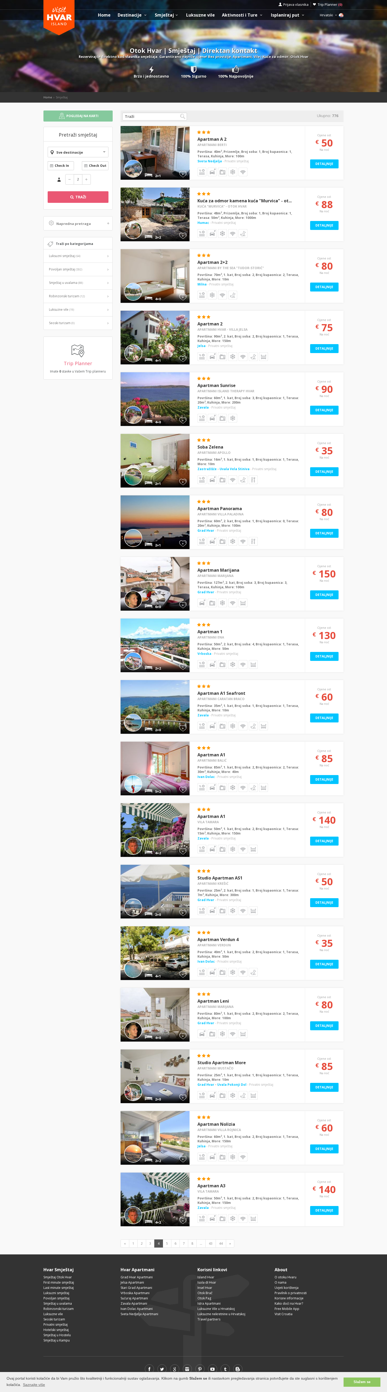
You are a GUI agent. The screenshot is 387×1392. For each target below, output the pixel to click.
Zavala (203, 407)
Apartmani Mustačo (215, 1068)
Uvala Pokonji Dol (231, 1084)
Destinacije (130, 15)
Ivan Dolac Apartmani (137, 1308)
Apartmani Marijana (215, 576)
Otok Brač (204, 1293)
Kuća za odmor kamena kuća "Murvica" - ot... (244, 201)
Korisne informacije (289, 1298)
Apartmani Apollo (214, 452)
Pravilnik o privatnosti (291, 1293)
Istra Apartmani (209, 1303)
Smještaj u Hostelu (57, 1335)
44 (221, 1243)
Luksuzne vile (200, 15)
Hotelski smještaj (56, 1330)
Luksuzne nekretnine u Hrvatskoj (221, 1314)
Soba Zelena (210, 447)
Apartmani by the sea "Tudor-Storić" (230, 268)
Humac (203, 222)
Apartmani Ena (210, 637)
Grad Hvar (205, 530)
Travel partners (208, 1319)
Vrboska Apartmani (135, 1293)
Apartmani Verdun (214, 945)
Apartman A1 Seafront (221, 693)
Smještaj (164, 15)
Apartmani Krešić (213, 883)
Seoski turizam (62, 323)
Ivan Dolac (206, 777)
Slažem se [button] (362, 1382)
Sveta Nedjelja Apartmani (139, 1314)
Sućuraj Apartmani (134, 1298)
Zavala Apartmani (134, 1303)
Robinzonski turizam (67, 296)
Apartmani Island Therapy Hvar (225, 391)
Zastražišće (207, 469)
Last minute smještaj (58, 1287)
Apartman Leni (213, 1001)
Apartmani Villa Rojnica (219, 1130)
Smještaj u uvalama (66, 282)
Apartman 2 (209, 324)
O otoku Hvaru (285, 1277)
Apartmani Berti (212, 145)
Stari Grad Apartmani (136, 1287)
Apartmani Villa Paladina (220, 514)
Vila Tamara (208, 822)
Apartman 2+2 (212, 262)
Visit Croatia (283, 1314)
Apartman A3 (211, 1186)
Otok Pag (204, 1298)
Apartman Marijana (218, 570)
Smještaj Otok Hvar (57, 1277)
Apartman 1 (209, 632)
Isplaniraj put (285, 15)
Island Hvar (205, 1277)
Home (104, 15)
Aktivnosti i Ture (240, 15)
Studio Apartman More (221, 1063)
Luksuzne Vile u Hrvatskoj (216, 1308)
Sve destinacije (69, 152)
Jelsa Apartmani (132, 1282)
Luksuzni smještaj (64, 256)
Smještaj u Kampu (56, 1340)
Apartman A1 (211, 755)
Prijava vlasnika (296, 4)
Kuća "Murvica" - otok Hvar (222, 206)
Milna (202, 284)
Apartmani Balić (212, 760)
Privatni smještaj (55, 1324)
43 (210, 1243)
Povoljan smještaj (65, 269)
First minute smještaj (58, 1282)
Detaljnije (324, 164)
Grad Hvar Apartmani (137, 1277)
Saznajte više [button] (34, 1385)
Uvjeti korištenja (287, 1287)
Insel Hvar (204, 1287)
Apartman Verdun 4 (218, 939)
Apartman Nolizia (216, 1124)
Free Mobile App (287, 1308)
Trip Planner (330, 4)
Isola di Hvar (206, 1282)
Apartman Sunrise (216, 385)
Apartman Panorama (219, 508)
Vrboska (204, 653)
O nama (280, 1282)
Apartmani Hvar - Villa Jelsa (222, 329)
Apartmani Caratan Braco (221, 699)
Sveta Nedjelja (209, 161)
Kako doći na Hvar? (289, 1303)
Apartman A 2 (211, 139)
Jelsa (201, 346)
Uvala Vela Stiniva (235, 469)
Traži (80, 196)
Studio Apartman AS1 (219, 878)
